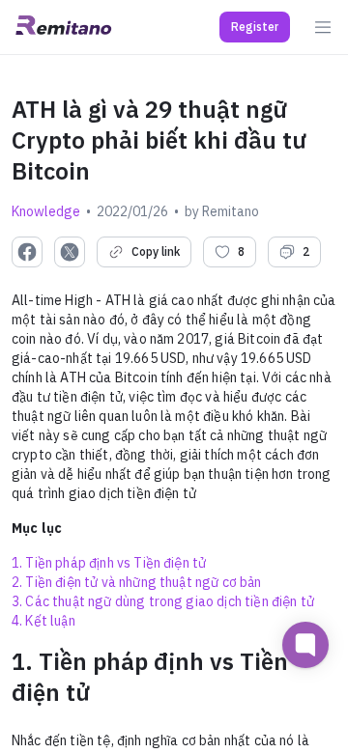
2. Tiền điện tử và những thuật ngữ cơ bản (137, 582)
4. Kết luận (43, 620)
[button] (254, 27)
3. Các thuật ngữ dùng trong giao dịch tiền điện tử (163, 601)
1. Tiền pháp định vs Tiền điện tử (109, 563)
